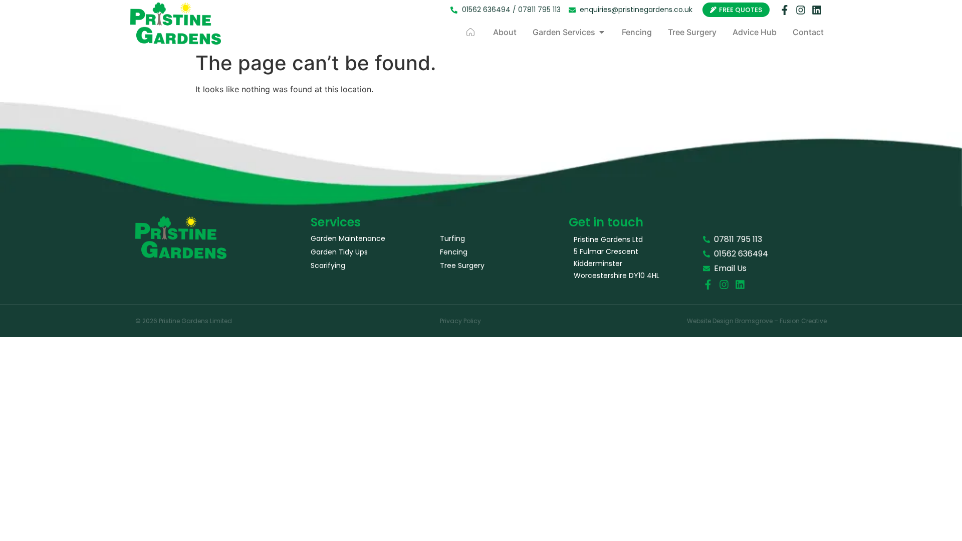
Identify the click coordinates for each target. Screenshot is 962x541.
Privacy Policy (460, 321)
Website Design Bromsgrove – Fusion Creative (757, 321)
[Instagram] (801, 10)
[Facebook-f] (785, 10)
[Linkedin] (817, 10)
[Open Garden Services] (602, 32)
